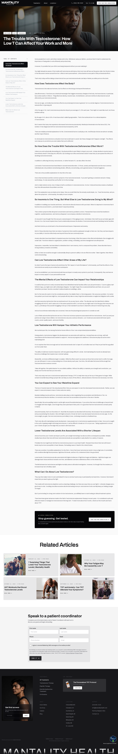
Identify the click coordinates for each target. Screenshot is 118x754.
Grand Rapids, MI (70, 714)
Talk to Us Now (90, 3)
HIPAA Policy (69, 738)
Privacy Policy (78, 653)
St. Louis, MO (69, 726)
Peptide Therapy (45, 686)
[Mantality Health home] (10, 3)
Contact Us (95, 714)
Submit (26, 715)
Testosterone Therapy (47, 683)
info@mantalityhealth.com (99, 708)
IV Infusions (43, 694)
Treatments (36, 3)
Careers (42, 711)
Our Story (42, 708)
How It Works (43, 704)
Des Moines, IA (70, 711)
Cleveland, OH (70, 708)
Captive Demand (17, 739)
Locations (53, 3)
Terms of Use (49, 738)
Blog (41, 714)
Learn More (78, 688)
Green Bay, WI (69, 717)
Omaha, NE (69, 723)
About (45, 3)
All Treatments (44, 680)
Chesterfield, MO (70, 704)
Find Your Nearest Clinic (98, 711)
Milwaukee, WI (70, 720)
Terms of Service (70, 653)
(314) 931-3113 (78, 3)
